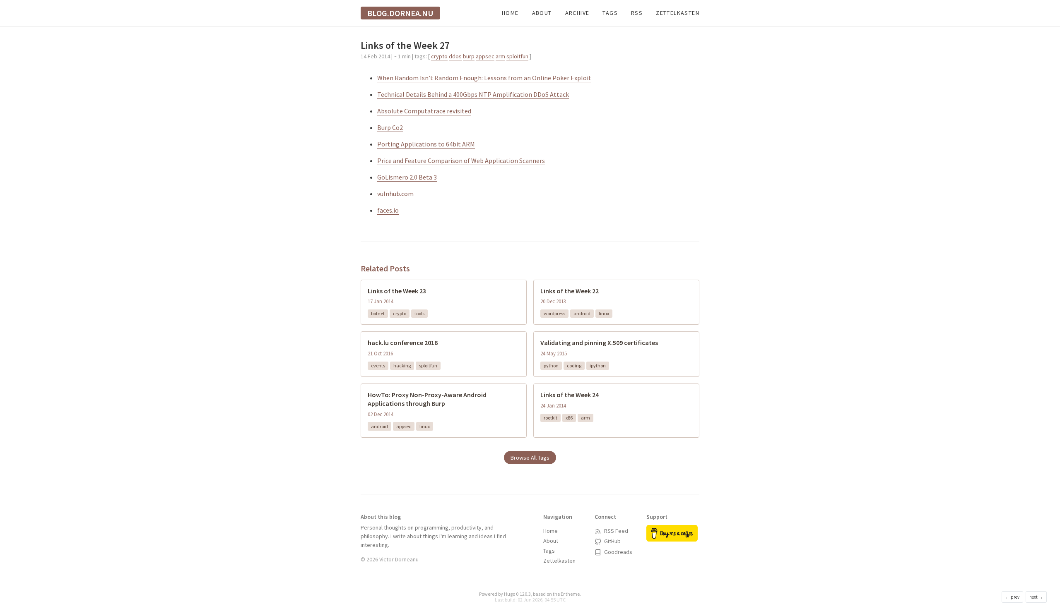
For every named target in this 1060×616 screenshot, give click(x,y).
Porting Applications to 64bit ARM (426, 144)
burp (469, 56)
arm (500, 56)
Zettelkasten (677, 13)
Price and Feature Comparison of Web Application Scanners (461, 160)
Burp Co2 (390, 127)
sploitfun (517, 56)
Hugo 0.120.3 (517, 594)
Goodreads (617, 552)
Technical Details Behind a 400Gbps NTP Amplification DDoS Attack (473, 94)
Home (510, 13)
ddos (455, 56)
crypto (439, 56)
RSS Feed (615, 531)
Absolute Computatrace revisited (424, 111)
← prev (1012, 597)
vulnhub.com (395, 193)
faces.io (388, 210)
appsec (485, 56)
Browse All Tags (530, 457)
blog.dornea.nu (400, 13)
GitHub (612, 541)
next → (1036, 597)
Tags (610, 13)
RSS (637, 13)
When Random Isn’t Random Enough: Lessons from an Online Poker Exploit (484, 78)
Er (563, 594)
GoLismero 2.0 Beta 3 (407, 177)
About (542, 13)
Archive (577, 13)
